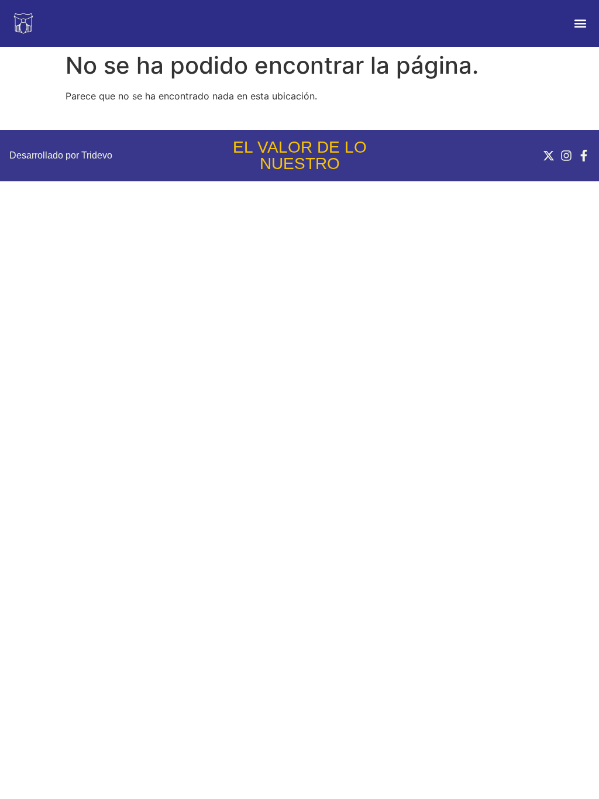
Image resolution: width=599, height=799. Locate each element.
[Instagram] (566, 155)
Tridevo (96, 155)
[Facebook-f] (584, 155)
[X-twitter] (549, 155)
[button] (580, 23)
